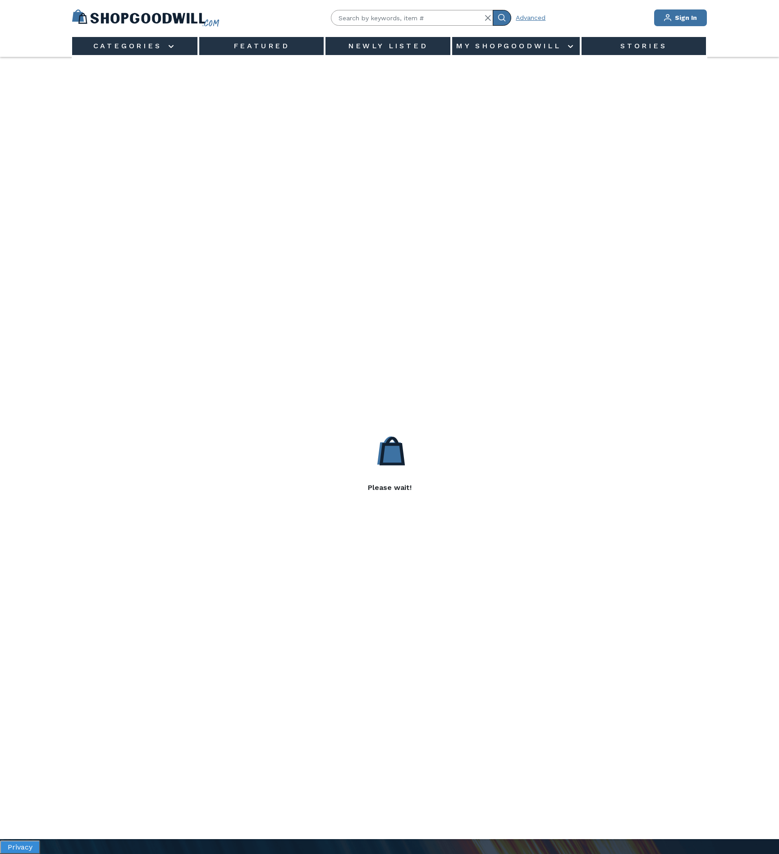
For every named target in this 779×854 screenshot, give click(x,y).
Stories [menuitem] (643, 46)
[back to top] (763, 816)
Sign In (685, 17)
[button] (487, 18)
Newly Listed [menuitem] (388, 46)
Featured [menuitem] (262, 46)
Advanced (530, 17)
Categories (129, 46)
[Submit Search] (502, 18)
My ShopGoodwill (511, 46)
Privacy (20, 847)
